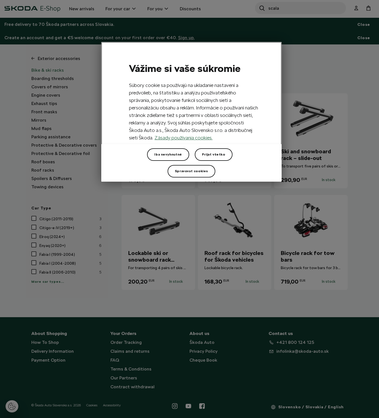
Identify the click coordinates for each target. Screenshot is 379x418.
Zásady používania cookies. (184, 138)
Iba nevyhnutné (168, 154)
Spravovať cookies (191, 171)
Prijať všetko (213, 154)
